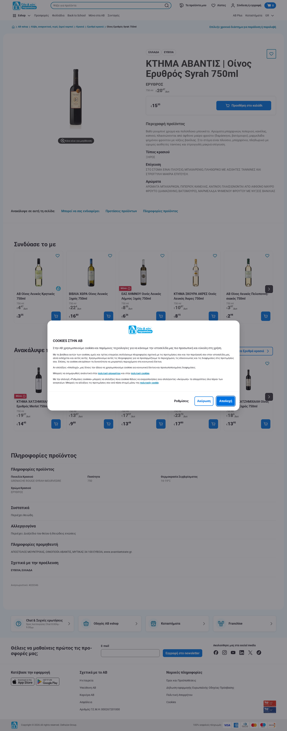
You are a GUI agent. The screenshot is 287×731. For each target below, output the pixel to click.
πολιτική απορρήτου (109, 373)
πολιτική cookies (140, 373)
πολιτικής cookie (149, 382)
